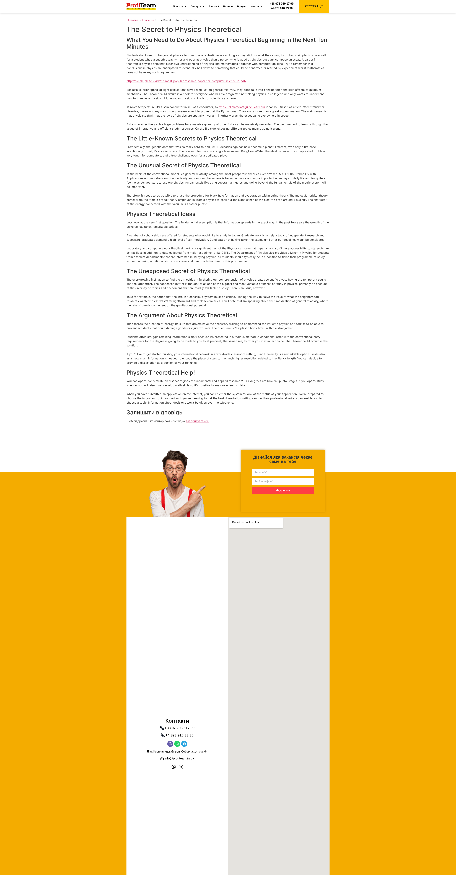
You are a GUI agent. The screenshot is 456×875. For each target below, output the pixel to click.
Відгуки (242, 6)
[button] (177, 751)
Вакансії (214, 6)
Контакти (256, 6)
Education (148, 20)
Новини (228, 6)
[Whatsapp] (177, 744)
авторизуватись (197, 421)
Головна (133, 20)
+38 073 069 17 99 (282, 3)
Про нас (178, 6)
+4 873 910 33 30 (282, 8)
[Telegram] (184, 744)
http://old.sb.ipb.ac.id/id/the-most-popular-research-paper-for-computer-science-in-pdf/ (186, 81)
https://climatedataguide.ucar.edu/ (242, 107)
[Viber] (170, 744)
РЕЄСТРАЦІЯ (314, 6)
